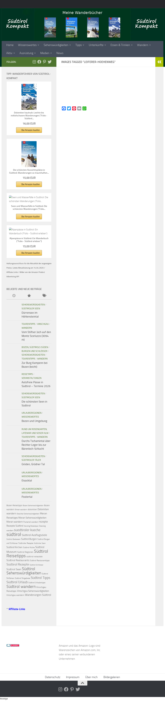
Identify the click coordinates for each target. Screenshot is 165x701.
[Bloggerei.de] (12, 645)
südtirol (13, 534)
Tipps (78, 45)
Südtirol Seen (13, 569)
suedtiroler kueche (27, 530)
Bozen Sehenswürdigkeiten (33, 505)
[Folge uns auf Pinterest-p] (44, 62)
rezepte (43, 521)
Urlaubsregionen (31, 413)
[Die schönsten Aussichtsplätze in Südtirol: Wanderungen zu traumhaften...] (29, 154)
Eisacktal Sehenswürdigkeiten (28, 514)
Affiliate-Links (17, 609)
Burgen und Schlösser (34, 351)
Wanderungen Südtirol (38, 594)
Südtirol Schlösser (36, 565)
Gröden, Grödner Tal (33, 464)
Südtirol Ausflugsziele (34, 535)
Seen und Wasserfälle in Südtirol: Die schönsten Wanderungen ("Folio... (29, 207)
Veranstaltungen (31, 378)
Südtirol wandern (21, 586)
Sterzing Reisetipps (31, 526)
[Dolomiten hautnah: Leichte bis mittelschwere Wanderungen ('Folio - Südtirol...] (29, 97)
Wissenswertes (27, 45)
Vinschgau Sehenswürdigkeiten (33, 591)
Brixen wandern (21, 510)
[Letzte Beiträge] (13, 296)
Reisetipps (27, 374)
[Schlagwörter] (44, 296)
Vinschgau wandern (15, 595)
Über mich (91, 677)
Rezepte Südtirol (14, 525)
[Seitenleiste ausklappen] (159, 62)
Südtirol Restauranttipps (40, 560)
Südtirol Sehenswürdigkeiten (23, 570)
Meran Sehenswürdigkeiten (32, 517)
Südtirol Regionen (25, 552)
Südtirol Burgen (29, 539)
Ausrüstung (26, 53)
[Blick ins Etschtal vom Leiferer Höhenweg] (106, 88)
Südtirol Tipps (40, 578)
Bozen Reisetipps (14, 505)
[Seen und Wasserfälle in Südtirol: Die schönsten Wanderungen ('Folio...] (29, 199)
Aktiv (9, 53)
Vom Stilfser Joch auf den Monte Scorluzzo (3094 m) (36, 335)
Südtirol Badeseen (13, 539)
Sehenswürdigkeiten (56, 45)
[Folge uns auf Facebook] (39, 62)
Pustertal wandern (30, 522)
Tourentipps (28, 324)
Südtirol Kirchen (14, 547)
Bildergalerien (111, 677)
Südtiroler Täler (31, 460)
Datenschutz (52, 677)
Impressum (72, 677)
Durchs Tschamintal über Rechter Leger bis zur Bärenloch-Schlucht (36, 444)
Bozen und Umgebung (34, 421)
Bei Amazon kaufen (30, 130)
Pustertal (27, 496)
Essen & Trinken (120, 45)
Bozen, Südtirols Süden (35, 347)
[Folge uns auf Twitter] (50, 62)
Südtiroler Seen (31, 308)
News (59, 53)
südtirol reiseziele (34, 556)
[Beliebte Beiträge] (28, 296)
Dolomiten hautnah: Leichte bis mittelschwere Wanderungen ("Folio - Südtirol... (29, 115)
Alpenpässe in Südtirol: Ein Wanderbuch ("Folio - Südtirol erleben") (29, 240)
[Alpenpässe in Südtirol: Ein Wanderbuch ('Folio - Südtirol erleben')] (29, 231)
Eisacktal (27, 480)
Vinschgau (43, 324)
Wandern (142, 45)
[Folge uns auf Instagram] (34, 62)
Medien (44, 53)
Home (10, 45)
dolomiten (32, 509)
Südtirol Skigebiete (22, 578)
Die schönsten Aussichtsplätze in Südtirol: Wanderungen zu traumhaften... (29, 171)
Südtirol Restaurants (17, 560)
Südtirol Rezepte (17, 564)
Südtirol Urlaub (17, 582)
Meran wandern (14, 521)
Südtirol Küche (29, 547)
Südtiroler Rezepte (25, 543)
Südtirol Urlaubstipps (36, 582)
